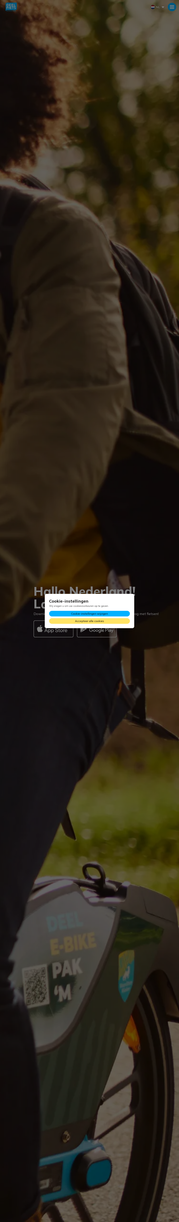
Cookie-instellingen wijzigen (89, 613)
